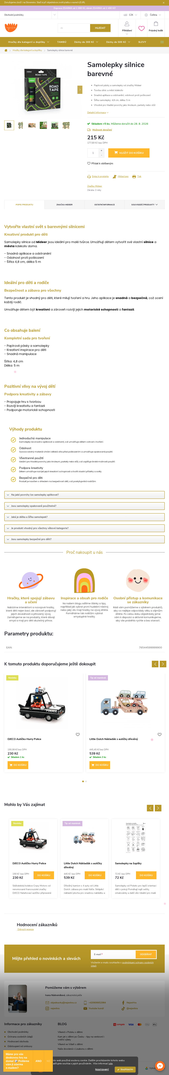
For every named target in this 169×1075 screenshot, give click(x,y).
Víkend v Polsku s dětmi (70, 1032)
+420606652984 (97, 1002)
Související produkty (142, 204)
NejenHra (131, 1002)
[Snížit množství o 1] (101, 155)
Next (163, 664)
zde (111, 1063)
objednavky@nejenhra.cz (64, 1002)
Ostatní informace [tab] (104, 204)
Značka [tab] (64, 204)
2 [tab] (86, 781)
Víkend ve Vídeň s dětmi (70, 1044)
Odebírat (146, 954)
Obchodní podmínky (14, 15)
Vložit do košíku (131, 153)
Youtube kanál (96, 1008)
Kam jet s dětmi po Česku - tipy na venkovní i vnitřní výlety (81, 1038)
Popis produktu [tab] (24, 204)
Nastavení (102, 1069)
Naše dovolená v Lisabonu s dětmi (75, 1048)
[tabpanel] (43, 724)
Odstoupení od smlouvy (20, 1046)
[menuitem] (28, 42)
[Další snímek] (79, 90)
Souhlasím (126, 1069)
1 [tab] (83, 781)
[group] (33, 858)
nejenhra (55, 1008)
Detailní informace (96, 112)
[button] (160, 1066)
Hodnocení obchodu (18, 1041)
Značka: (94, 186)
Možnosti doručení (102, 129)
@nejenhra (132, 1008)
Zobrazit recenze (25, 929)
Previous (155, 664)
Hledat (100, 28)
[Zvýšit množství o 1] (101, 151)
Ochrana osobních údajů (20, 1036)
